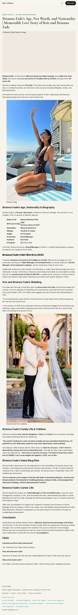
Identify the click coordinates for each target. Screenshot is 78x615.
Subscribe (70, 3)
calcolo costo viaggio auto (56, 600)
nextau (65, 88)
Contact (13, 593)
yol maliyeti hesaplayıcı (36, 603)
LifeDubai (8, 3)
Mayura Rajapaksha (27, 14)
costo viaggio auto (8, 606)
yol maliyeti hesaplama (23, 600)
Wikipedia (57, 88)
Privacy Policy (22, 593)
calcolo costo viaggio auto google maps (15, 603)
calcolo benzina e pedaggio (55, 603)
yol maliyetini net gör (22, 606)
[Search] (62, 3)
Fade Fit (44, 247)
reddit (15, 448)
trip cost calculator (8, 600)
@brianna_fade (26, 243)
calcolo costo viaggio (39, 600)
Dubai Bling (38, 269)
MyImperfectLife (8, 90)
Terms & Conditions (34, 593)
